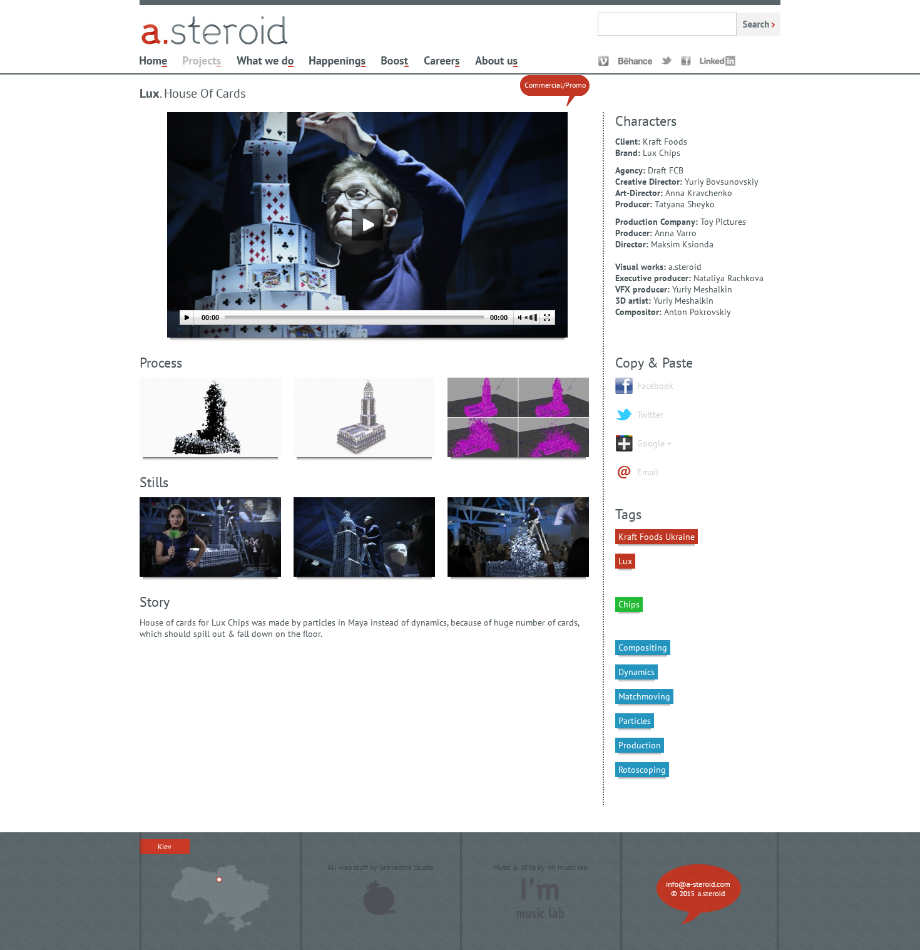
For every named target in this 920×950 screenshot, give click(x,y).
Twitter (666, 61)
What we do (265, 61)
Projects (202, 61)
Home (153, 61)
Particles (634, 720)
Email (647, 472)
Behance (635, 61)
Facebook (686, 61)
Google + (654, 443)
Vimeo (604, 61)
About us (496, 61)
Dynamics (636, 672)
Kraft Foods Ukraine (656, 536)
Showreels (395, 61)
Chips (629, 604)
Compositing (642, 647)
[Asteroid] (215, 45)
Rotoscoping (642, 769)
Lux (625, 561)
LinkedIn (717, 61)
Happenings (337, 61)
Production (639, 745)
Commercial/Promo (555, 85)
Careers (441, 61)
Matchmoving (644, 696)
